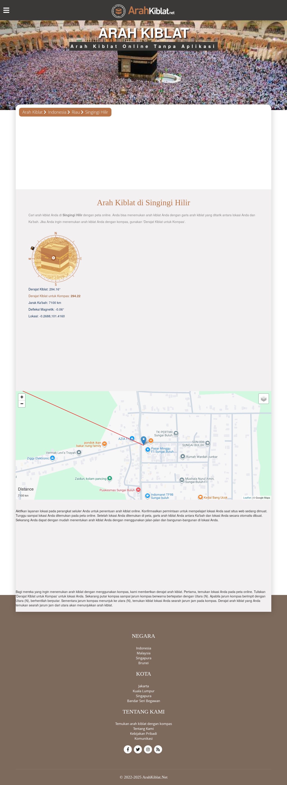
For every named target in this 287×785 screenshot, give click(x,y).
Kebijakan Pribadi (143, 733)
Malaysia (143, 653)
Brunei (143, 662)
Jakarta (143, 685)
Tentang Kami (143, 728)
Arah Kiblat (32, 112)
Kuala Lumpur (143, 690)
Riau (76, 112)
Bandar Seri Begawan (143, 700)
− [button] (21, 404)
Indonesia (57, 112)
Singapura (143, 657)
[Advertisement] (143, 154)
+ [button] (21, 397)
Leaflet (247, 497)
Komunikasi (144, 738)
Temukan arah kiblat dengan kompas (143, 723)
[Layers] (264, 399)
